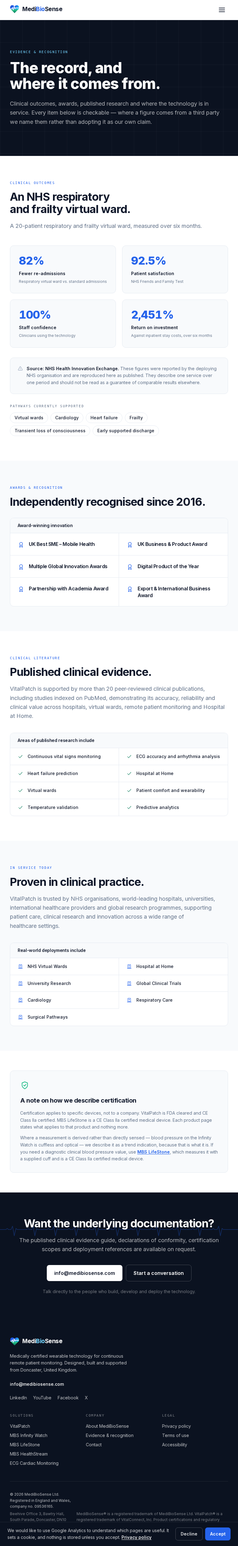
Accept (218, 1533)
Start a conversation (159, 1273)
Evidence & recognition (110, 1435)
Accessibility (174, 1444)
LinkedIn (18, 1397)
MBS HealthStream (29, 1453)
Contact (94, 1444)
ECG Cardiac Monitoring (34, 1463)
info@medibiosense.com (84, 1273)
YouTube (42, 1397)
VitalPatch (20, 1426)
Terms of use (175, 1435)
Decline (189, 1533)
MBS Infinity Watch (28, 1435)
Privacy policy (136, 1537)
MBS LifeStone (153, 1151)
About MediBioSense (107, 1426)
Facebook (68, 1397)
